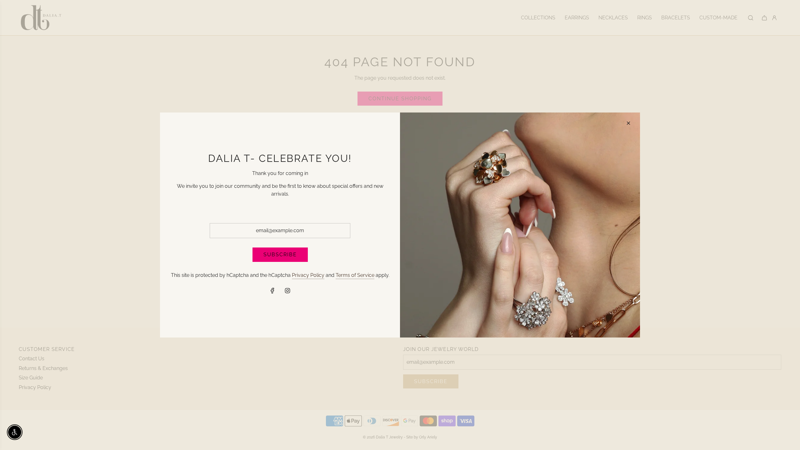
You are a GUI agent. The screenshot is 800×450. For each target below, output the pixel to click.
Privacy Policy (308, 275)
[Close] (628, 123)
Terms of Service (355, 275)
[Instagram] (287, 291)
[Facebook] (272, 291)
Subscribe (280, 255)
